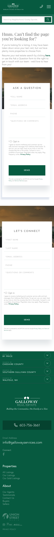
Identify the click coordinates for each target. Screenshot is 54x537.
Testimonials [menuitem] (9, 494)
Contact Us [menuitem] (8, 497)
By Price (8, 356)
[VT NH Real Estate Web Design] (27, 516)
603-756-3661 (29, 425)
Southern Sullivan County (19, 372)
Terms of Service (19, 181)
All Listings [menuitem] (8, 472)
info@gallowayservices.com (22, 442)
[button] (48, 19)
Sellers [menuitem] (6, 503)
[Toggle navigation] (49, 6)
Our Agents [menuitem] (8, 491)
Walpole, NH (10, 380)
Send (27, 170)
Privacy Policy (25, 154)
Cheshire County (13, 364)
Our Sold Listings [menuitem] (11, 478)
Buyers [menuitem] (6, 500)
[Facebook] (4, 454)
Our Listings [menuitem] (9, 475)
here (47, 55)
